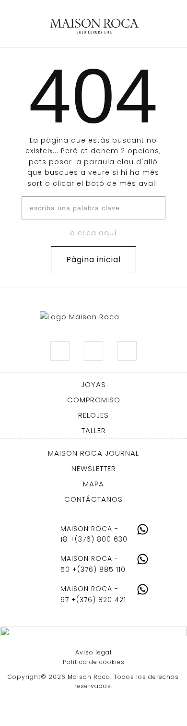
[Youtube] (127, 351)
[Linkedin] (93, 351)
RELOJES (93, 415)
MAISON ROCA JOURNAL (93, 453)
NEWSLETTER (93, 468)
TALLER (94, 430)
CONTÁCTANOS (93, 499)
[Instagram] (60, 351)
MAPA (93, 484)
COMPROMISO (93, 400)
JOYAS (93, 384)
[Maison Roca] (94, 26)
